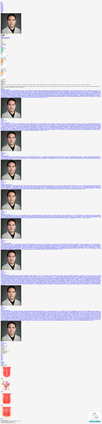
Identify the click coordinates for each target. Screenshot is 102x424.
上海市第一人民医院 (4, 37)
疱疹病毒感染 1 (3, 362)
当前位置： (2, 10)
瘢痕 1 (2, 359)
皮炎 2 (2, 354)
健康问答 (2, 5)
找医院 (2, 3)
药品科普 (2, 9)
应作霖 (2, 12)
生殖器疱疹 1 (3, 363)
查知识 (2, 4)
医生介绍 (2, 46)
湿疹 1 (2, 364)
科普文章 (2, 47)
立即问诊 (95, 421)
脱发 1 (2, 357)
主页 (1, 45)
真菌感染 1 (2, 358)
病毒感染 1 (2, 361)
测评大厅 (2, 7)
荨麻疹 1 (2, 356)
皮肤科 (9, 37)
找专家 (2, 2)
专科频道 (2, 8)
